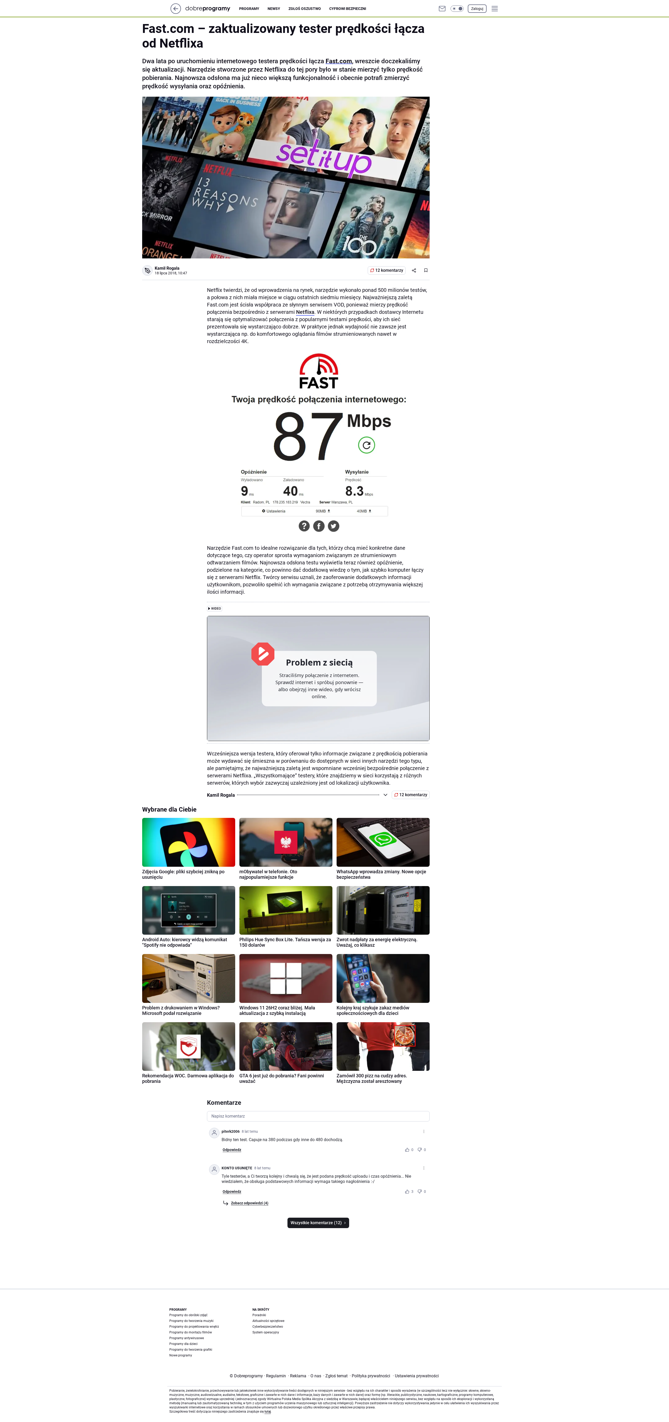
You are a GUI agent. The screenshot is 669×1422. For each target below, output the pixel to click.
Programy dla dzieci (183, 1344)
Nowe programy (180, 1355)
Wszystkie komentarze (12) (316, 1222)
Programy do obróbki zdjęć (188, 1315)
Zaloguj (477, 9)
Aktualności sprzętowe (268, 1321)
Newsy (274, 9)
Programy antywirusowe (186, 1338)
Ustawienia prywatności (416, 1375)
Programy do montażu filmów (190, 1332)
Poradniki (259, 1315)
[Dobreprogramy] (212, 8)
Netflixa (305, 312)
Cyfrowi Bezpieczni (347, 9)
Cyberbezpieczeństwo (267, 1326)
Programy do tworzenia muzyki (191, 1321)
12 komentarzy (389, 270)
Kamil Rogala (167, 268)
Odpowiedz (232, 1150)
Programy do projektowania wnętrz (194, 1326)
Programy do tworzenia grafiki (190, 1349)
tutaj (267, 1411)
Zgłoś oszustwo (305, 9)
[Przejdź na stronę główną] (175, 12)
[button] (457, 8)
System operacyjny (265, 1332)
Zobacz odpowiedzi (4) (249, 1203)
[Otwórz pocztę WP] (442, 8)
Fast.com (339, 61)
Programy (249, 9)
